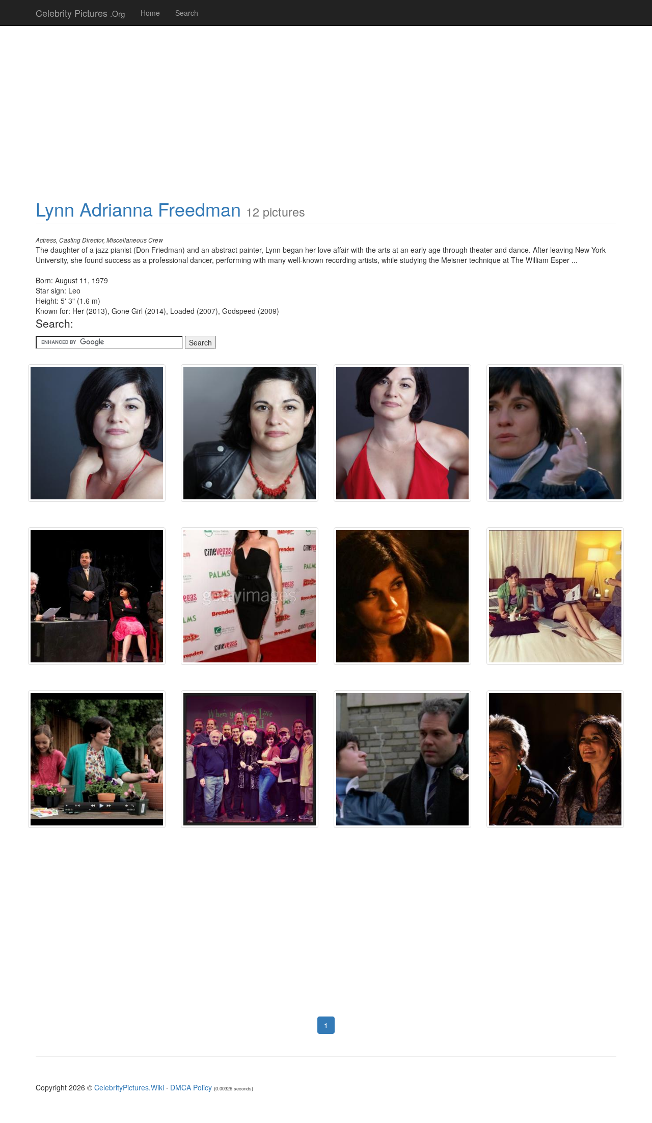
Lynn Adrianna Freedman (138, 209)
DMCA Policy (191, 1087)
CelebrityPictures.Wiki (129, 1087)
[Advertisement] (326, 107)
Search (186, 13)
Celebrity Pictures (80, 12)
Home (150, 13)
